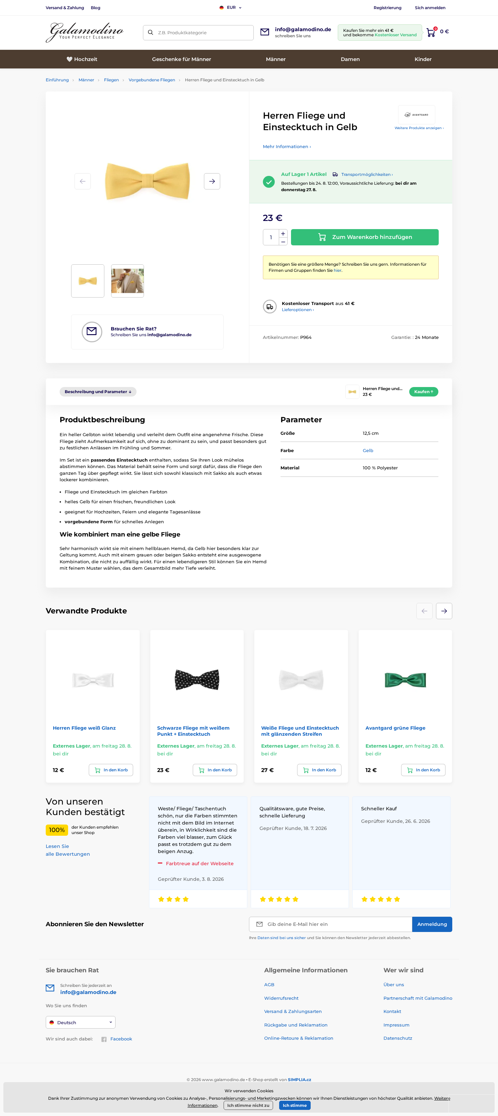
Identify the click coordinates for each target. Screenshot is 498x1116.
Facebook (121, 1038)
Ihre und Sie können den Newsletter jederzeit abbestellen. (330, 937)
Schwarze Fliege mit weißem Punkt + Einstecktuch (193, 731)
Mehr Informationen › (287, 146)
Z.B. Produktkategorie (182, 32)
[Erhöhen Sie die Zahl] (283, 233)
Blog (95, 7)
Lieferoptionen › (298, 309)
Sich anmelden (430, 7)
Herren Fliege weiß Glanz (84, 728)
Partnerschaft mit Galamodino (417, 998)
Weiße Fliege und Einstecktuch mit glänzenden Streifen (300, 731)
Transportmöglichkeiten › (367, 174)
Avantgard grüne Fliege (396, 728)
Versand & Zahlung (65, 7)
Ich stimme (295, 1105)
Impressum (396, 1025)
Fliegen (111, 79)
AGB (269, 984)
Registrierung (387, 7)
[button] (212, 181)
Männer (86, 79)
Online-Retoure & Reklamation (298, 1038)
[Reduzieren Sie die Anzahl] (283, 241)
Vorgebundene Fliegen (152, 79)
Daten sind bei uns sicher (281, 937)
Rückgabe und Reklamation (296, 1025)
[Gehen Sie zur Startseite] (85, 33)
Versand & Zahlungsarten (293, 1011)
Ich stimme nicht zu (248, 1105)
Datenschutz (397, 1038)
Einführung (57, 79)
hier (337, 270)
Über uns (393, 984)
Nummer (271, 237)
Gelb (368, 450)
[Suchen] (150, 32)
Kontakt (392, 1011)
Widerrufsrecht (281, 998)
